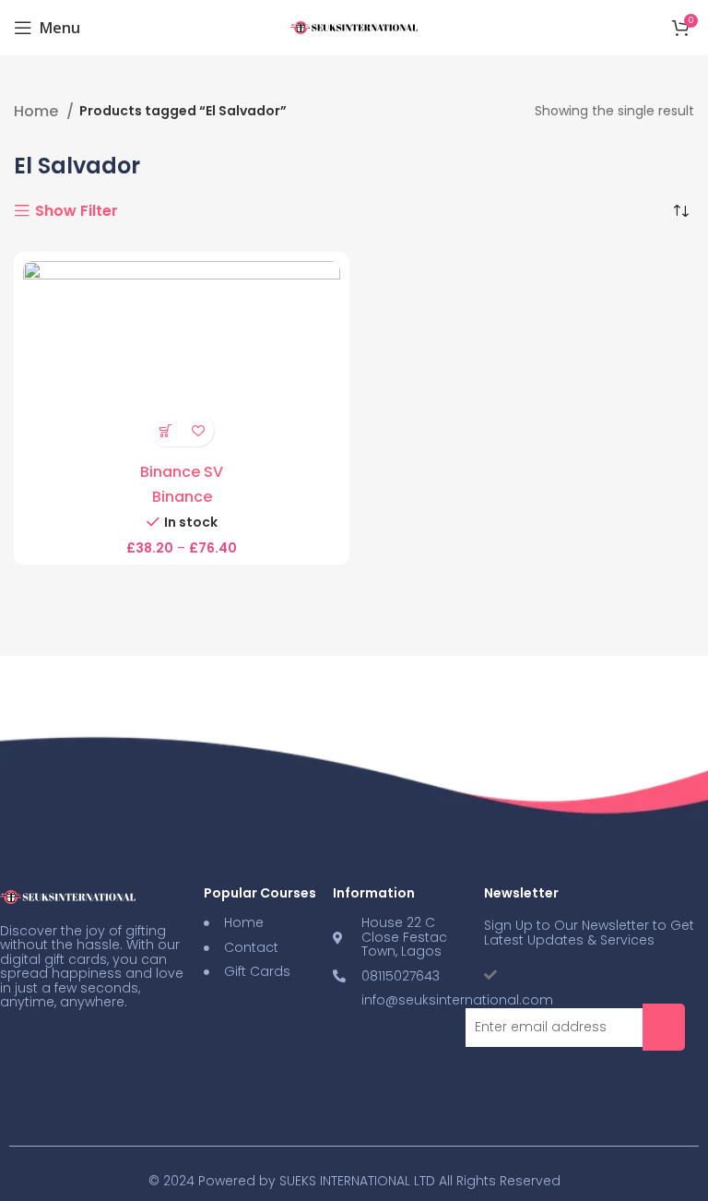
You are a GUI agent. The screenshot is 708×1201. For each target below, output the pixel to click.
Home (38, 111)
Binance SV (181, 471)
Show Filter (76, 211)
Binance (182, 497)
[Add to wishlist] (198, 430)
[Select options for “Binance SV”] (165, 430)
